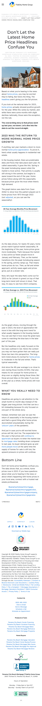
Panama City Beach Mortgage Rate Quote (21, 644)
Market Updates (20, 58)
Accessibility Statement (22, 580)
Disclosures (7, 585)
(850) (21, 602)
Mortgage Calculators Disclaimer (13, 589)
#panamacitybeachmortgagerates (21, 495)
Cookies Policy (34, 583)
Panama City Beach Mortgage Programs (21, 631)
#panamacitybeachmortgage (21, 487)
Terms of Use (25, 591)
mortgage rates (10, 441)
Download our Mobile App (21, 531)
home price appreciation (18, 150)
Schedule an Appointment (21, 611)
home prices (12, 94)
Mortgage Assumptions (29, 587)
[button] (3, 4)
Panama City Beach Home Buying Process (21, 642)
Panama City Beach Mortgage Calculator (21, 640)
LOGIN (32, 522)
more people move (10, 447)
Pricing (25, 61)
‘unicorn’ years (8, 425)
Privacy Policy (13, 591)
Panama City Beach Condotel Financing (21, 624)
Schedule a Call (21, 609)
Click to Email (21, 605)
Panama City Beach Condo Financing (21, 622)
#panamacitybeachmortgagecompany (21, 492)
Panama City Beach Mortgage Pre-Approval (21, 646)
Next (37, 502)
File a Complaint (13, 587)
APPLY (10, 522)
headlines (6, 99)
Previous (6, 502)
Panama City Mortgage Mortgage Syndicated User (19, 53)
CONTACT (21, 522)
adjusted (9, 197)
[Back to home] (21, 4)
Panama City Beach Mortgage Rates (21, 627)
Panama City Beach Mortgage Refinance (21, 629)
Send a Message (21, 607)
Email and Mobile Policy (21, 585)
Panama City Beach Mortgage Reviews (21, 649)
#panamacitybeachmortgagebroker (21, 490)
